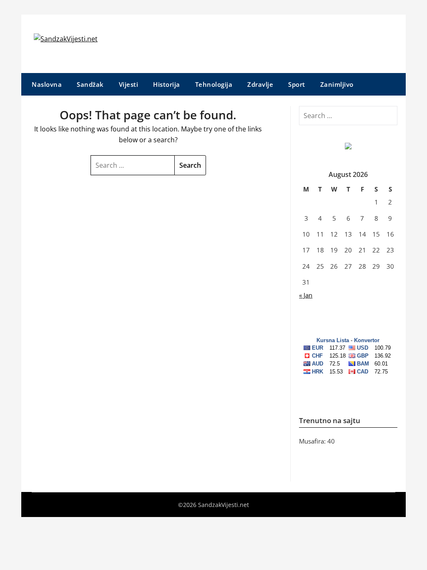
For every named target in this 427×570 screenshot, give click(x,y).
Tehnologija (214, 84)
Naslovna (47, 84)
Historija (166, 84)
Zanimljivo (337, 84)
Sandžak (90, 84)
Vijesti (128, 84)
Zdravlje (260, 84)
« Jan (305, 295)
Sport (296, 84)
